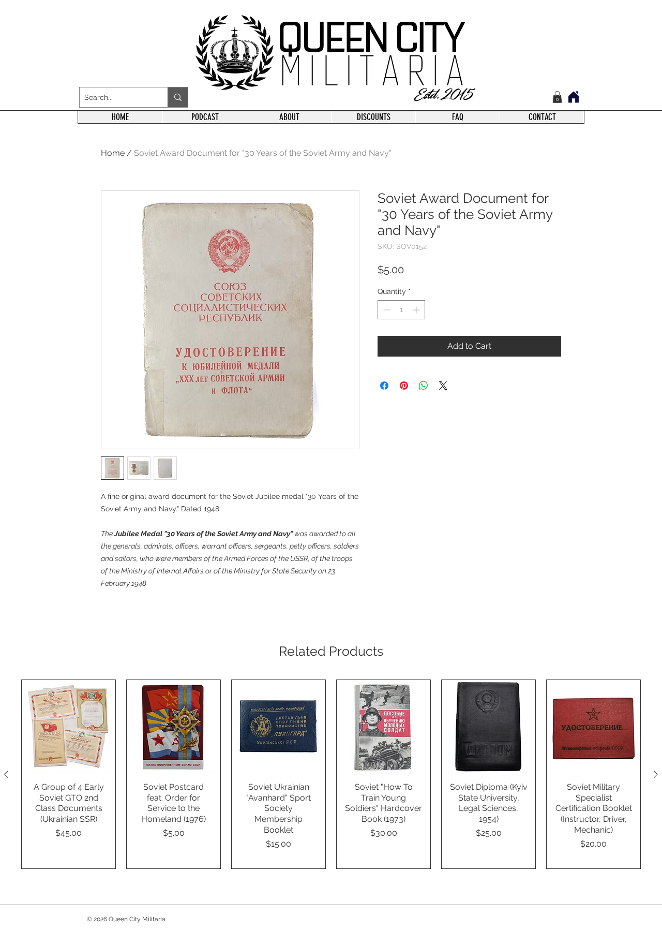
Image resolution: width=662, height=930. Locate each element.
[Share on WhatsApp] (423, 385)
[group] (331, 774)
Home (113, 153)
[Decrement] (385, 310)
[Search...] (178, 97)
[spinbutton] (401, 310)
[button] (557, 97)
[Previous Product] (6, 774)
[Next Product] (656, 774)
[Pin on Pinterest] (404, 385)
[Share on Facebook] (384, 385)
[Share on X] (443, 385)
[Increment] (417, 310)
